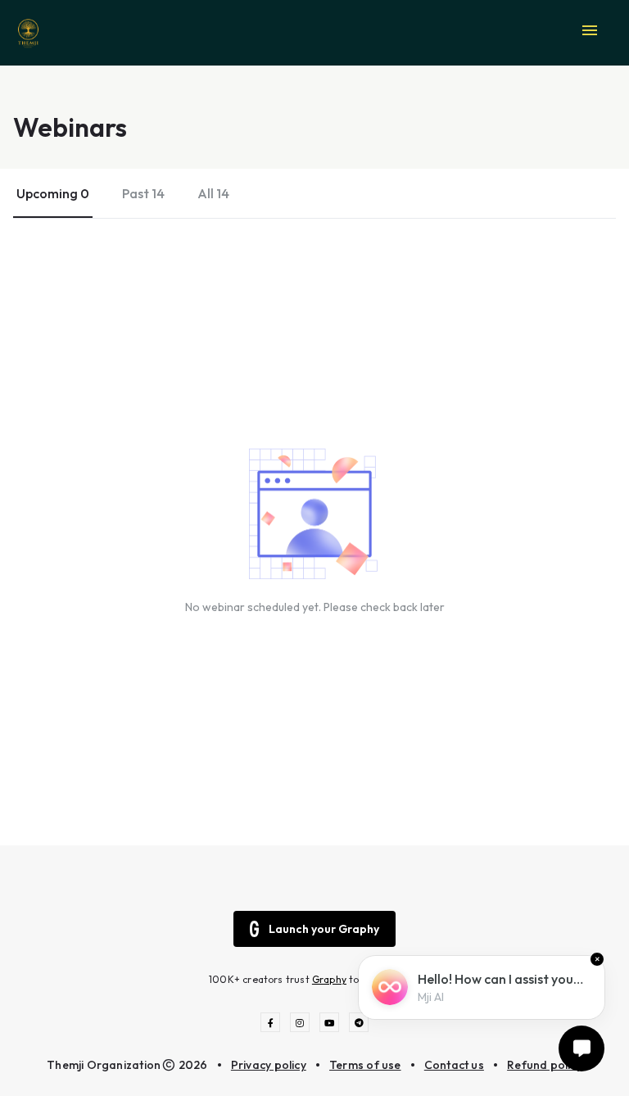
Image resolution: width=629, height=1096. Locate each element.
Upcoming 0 (52, 193)
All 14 (213, 193)
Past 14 (143, 193)
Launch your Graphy (324, 929)
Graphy (329, 979)
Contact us (454, 1065)
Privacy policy (268, 1065)
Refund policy (544, 1065)
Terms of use (365, 1065)
